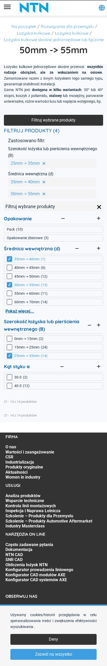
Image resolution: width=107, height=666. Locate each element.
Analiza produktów (23, 495)
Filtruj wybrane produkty (53, 120)
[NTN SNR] (34, 8)
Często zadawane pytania (29, 544)
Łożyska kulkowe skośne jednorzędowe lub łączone (54, 39)
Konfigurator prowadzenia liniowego (39, 569)
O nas (10, 446)
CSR (9, 457)
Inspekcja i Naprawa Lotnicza (33, 510)
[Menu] (7, 8)
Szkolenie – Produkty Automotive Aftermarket (48, 521)
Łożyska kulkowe (33, 33)
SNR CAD (14, 559)
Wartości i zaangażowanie (29, 452)
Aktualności (16, 472)
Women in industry (22, 477)
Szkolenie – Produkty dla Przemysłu (39, 515)
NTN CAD (14, 554)
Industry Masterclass (25, 526)
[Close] (99, 207)
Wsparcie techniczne (24, 500)
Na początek (23, 26)
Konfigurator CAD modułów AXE (35, 574)
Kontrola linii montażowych (30, 505)
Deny (53, 639)
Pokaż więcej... (19, 311)
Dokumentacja (18, 549)
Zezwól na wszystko (53, 654)
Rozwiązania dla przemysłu (67, 26)
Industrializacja (19, 462)
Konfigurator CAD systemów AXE (36, 579)
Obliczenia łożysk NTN (26, 564)
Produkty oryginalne (24, 467)
